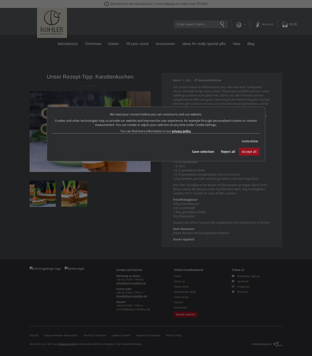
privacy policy (181, 131)
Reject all (228, 151)
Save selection (203, 151)
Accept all (249, 151)
